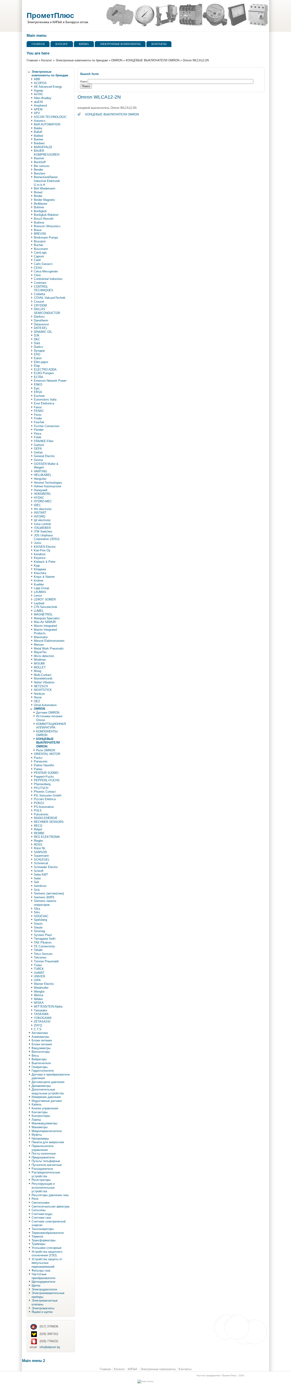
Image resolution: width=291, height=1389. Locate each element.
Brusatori (40, 241)
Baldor (38, 128)
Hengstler (40, 478)
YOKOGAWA (43, 1018)
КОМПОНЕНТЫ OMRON (47, 733)
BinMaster (40, 203)
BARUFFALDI (43, 147)
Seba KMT (41, 874)
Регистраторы (41, 1180)
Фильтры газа (41, 1270)
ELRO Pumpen (44, 373)
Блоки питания (42, 1040)
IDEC (37, 505)
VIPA (37, 980)
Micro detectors (44, 656)
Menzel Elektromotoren (49, 640)
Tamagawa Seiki (44, 938)
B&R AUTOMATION (47, 124)
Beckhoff (40, 162)
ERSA (38, 392)
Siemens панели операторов (45, 902)
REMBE (39, 833)
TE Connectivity (44, 946)
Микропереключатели (47, 1131)
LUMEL (39, 610)
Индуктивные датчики (47, 1101)
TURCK (39, 969)
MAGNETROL (43, 614)
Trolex (38, 965)
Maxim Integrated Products (45, 631)
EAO (37, 354)
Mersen (39, 644)
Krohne (38, 580)
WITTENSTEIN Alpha (48, 1006)
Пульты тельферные (46, 1161)
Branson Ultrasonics (47, 226)
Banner (38, 139)
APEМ (38, 109)
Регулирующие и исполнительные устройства (43, 1187)
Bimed (38, 192)
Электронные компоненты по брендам (81, 60)
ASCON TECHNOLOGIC (50, 117)
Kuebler (39, 584)
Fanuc (38, 407)
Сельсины (38, 1210)
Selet (37, 878)
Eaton (38, 358)
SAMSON (40, 852)
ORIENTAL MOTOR (47, 754)
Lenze (38, 595)
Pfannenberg (42, 784)
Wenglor (39, 991)
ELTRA (38, 377)
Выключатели (41, 1063)
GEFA (38, 448)
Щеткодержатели (43, 1281)
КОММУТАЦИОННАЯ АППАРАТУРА (51, 725)
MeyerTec (40, 652)
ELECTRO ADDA (45, 369)
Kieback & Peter (44, 561)
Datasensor (41, 324)
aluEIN (38, 102)
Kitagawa (40, 569)
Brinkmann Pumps (46, 237)
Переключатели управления (42, 1148)
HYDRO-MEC (43, 501)
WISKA (39, 1002)
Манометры (40, 1127)
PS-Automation (44, 807)
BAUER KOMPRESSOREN (46, 152)
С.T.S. (38, 1029)
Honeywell (40, 490)
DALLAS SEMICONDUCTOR (47, 311)
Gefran (38, 452)
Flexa (37, 433)
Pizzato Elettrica (45, 799)
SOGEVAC (41, 916)
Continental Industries (48, 279)
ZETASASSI (42, 1021)
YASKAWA (41, 1014)
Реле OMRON (45, 750)
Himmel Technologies (48, 482)
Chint (37, 275)
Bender (38, 169)
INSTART (40, 512)
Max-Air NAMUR (45, 622)
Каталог (61, 44)
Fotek (37, 437)
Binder (38, 196)
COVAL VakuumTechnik (49, 297)
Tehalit (38, 950)
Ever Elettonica (44, 403)
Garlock (39, 445)
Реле (35, 1198)
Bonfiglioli (40, 211)
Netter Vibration (44, 682)
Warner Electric (44, 984)
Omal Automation (45, 705)
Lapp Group (41, 588)
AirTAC (38, 94)
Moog (37, 671)
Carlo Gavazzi (43, 264)
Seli (36, 882)
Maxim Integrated (45, 625)
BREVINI (40, 233)
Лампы (36, 1119)
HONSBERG (42, 493)
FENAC (39, 411)
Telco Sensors (43, 954)
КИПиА (84, 44)
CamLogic (40, 252)
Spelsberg (40, 919)
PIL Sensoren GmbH (47, 795)
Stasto (38, 923)
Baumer (39, 158)
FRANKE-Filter (43, 441)
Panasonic (41, 761)
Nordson (39, 693)
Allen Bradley (42, 98)
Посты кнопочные (44, 1153)
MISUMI (39, 663)
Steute (38, 927)
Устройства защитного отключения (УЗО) (47, 1253)
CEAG (38, 267)
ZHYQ (38, 1025)
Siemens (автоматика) (49, 893)
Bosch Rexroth (43, 218)
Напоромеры (40, 1138)
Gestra (38, 460)
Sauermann (41, 855)
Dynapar (39, 350)
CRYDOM (40, 305)
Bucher (38, 245)
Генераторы (40, 1067)
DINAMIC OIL (43, 332)
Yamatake (40, 1010)
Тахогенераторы (43, 1229)
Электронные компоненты (120, 44)
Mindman (40, 659)
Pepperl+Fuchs (44, 776)
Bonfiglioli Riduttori (46, 215)
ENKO (38, 384)
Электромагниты (43, 1308)
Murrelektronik (43, 678)
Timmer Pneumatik (46, 961)
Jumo (37, 543)
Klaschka (40, 573)
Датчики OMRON (47, 712)
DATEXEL (40, 328)
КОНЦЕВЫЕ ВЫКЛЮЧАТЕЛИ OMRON (152, 60)
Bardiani (39, 143)
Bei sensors (42, 166)
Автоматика (40, 1033)
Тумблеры (38, 1244)
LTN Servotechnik (45, 607)
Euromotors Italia (45, 399)
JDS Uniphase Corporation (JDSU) (46, 537)
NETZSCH (41, 686)
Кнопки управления (45, 1108)
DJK (37, 335)
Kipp (37, 565)
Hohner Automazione (47, 486)
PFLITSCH (41, 788)
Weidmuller (41, 987)
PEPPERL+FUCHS (47, 780)
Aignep (38, 90)
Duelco (38, 346)
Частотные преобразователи (43, 1276)
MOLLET (40, 667)
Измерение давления (46, 1097)
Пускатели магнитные (47, 1165)
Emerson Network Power (50, 380)
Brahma (39, 222)
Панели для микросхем (48, 1142)
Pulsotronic (41, 814)
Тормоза (37, 1236)
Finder (38, 418)
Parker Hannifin (44, 765)
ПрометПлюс (50, 15)
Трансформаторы (43, 1240)
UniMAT (39, 972)
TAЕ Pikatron (42, 942)
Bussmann (41, 249)
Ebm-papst (41, 362)
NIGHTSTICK (43, 690)
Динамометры (41, 1086)
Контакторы (40, 1112)
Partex (38, 769)
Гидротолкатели (43, 1070)
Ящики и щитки (42, 1312)
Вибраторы (39, 1059)
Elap (37, 365)
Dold (37, 343)
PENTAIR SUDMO (46, 772)
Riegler (38, 840)
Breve (38, 230)
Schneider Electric (46, 867)
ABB (37, 79)
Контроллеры (41, 1116)
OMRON (116, 60)
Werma (38, 995)
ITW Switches (43, 531)
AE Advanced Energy (48, 86)
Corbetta (39, 294)
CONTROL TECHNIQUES (43, 288)
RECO (38, 825)
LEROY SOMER (45, 599)
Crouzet (39, 301)
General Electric (44, 456)
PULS (38, 810)
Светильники (40, 1202)
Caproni (39, 256)
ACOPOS (40, 83)
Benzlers (39, 173)
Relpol (38, 829)
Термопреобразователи (48, 1233)
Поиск (84, 81)
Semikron (40, 886)
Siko (37, 912)
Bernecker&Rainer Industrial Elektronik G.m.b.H (47, 180)
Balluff (38, 132)
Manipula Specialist (47, 618)
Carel (37, 260)
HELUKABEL (42, 475)
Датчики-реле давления (48, 1082)
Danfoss (39, 316)
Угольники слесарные (46, 1248)
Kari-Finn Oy (42, 550)
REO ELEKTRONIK (47, 837)
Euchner (39, 396)
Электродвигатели (44, 1289)
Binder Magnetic (44, 200)
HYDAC (39, 497)
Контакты (158, 44)
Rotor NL (39, 848)
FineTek (39, 422)
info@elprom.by (50, 1347)
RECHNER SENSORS (49, 822)
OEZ (37, 701)
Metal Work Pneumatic (49, 648)
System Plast (43, 935)
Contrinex (40, 282)
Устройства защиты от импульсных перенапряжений (47, 1262)
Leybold (39, 603)
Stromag (39, 931)
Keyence (39, 558)
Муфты (37, 1134)
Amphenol (40, 105)
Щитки (36, 1285)
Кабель (37, 1104)
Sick (37, 889)
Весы (35, 1055)
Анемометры (40, 1036)
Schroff (38, 871)
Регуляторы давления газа (50, 1195)
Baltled (38, 135)
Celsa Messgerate (46, 271)
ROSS (38, 844)
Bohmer (39, 207)
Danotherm (41, 320)
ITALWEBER (42, 528)
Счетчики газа (41, 1217)
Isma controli (42, 524)
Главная (38, 44)
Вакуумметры (41, 1048)
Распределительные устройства (46, 1174)
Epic (37, 388)
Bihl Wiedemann (44, 188)
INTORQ (39, 516)
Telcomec (40, 957)
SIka (37, 908)
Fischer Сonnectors (47, 426)
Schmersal (41, 863)
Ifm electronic (43, 509)
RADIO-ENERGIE (46, 818)
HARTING (40, 471)
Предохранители (43, 1157)
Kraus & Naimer (44, 576)
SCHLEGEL (42, 859)
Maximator (41, 637)
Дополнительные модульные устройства (48, 1091)
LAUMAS (40, 592)
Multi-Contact (42, 675)
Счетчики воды (42, 1214)
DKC (37, 339)
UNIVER (39, 976)
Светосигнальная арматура (50, 1206)
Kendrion (39, 554)
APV (37, 113)
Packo (38, 757)
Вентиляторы (41, 1051)
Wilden (38, 999)
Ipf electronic (42, 520)
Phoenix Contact (45, 791)
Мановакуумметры (44, 1123)
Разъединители (42, 1168)
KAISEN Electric (45, 546)
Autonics (39, 120)
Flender (39, 429)
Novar (38, 697)
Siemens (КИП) (44, 897)
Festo (37, 414)
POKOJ (39, 803)
